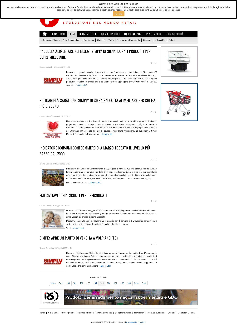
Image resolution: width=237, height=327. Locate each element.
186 (108, 283)
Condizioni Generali (187, 313)
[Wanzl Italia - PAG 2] (179, 120)
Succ (136, 283)
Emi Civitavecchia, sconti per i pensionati (73, 195)
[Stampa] (151, 63)
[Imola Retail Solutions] (119, 304)
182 (81, 283)
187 (115, 283)
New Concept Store (71, 40)
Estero (172, 40)
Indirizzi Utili (160, 40)
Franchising (89, 40)
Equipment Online (123, 313)
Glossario (147, 40)
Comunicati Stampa (51, 40)
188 (122, 283)
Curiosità (101, 40)
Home (42, 313)
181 (75, 283)
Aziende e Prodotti (86, 313)
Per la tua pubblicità (155, 313)
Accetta (118, 14)
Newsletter (139, 313)
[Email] (155, 63)
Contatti (171, 313)
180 (68, 283)
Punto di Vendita (104, 313)
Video (111, 40)
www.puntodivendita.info (135, 322)
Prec (61, 283)
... (75, 85)
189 (129, 283)
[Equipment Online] (179, 76)
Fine (144, 283)
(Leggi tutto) (81, 85)
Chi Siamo (52, 313)
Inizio (53, 283)
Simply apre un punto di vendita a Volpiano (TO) (79, 238)
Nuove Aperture (67, 313)
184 (95, 283)
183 (88, 283)
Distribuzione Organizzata (128, 40)
